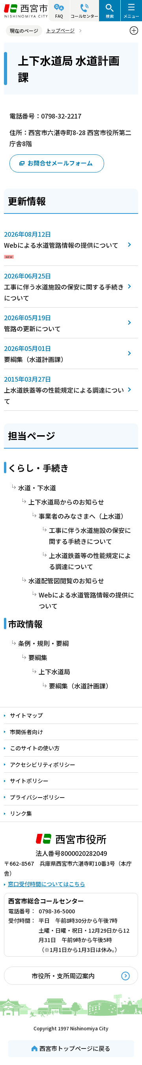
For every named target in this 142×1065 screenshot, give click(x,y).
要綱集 (37, 657)
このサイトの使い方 (35, 748)
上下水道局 (54, 671)
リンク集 (21, 813)
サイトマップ (26, 715)
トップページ (60, 30)
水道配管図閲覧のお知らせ (66, 580)
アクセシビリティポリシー (42, 764)
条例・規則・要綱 (43, 643)
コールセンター (84, 16)
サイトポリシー (29, 781)
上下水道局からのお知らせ (66, 502)
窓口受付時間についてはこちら (46, 884)
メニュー (131, 16)
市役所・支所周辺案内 (63, 975)
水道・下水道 (37, 487)
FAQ (59, 16)
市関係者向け (26, 732)
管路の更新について (32, 328)
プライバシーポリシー (37, 797)
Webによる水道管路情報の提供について (61, 245)
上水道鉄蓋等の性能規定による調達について (90, 561)
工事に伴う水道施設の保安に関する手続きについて (90, 535)
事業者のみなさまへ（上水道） (83, 516)
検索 (110, 16)
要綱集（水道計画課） (35, 359)
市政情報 (25, 623)
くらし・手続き (38, 467)
